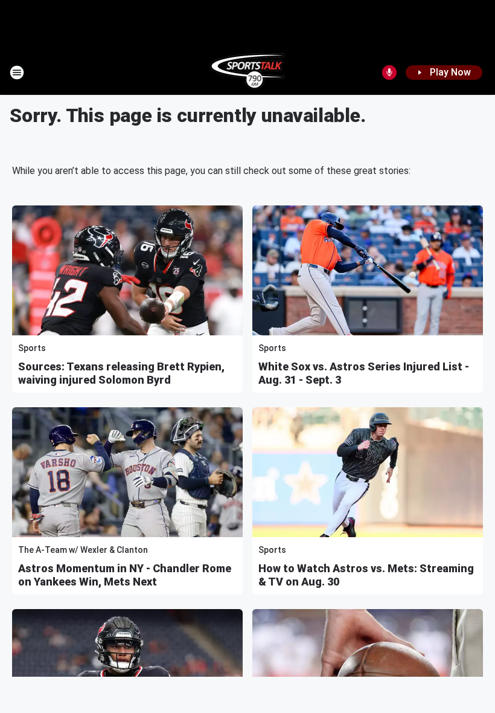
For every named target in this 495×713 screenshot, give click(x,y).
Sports (32, 348)
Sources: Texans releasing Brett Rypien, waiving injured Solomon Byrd (121, 373)
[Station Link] (248, 72)
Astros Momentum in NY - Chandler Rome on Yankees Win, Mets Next (124, 575)
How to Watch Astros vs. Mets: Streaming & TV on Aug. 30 (366, 575)
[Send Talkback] (389, 72)
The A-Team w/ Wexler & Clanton (83, 550)
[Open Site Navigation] (17, 72)
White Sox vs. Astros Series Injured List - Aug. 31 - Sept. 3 (363, 373)
